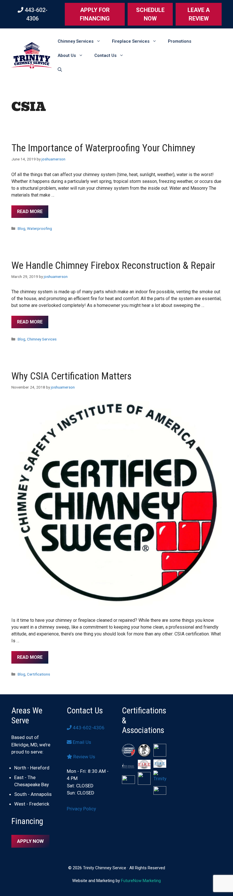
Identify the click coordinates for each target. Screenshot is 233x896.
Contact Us (105, 55)
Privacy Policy (81, 809)
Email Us (81, 742)
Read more (30, 211)
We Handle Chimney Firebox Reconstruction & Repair (113, 265)
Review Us (83, 756)
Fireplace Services (130, 41)
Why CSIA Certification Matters (71, 376)
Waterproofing (39, 228)
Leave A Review (199, 14)
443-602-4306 (88, 727)
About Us (67, 55)
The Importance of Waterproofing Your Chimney (103, 148)
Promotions (179, 41)
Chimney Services (75, 41)
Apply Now (30, 841)
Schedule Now (150, 14)
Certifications (38, 674)
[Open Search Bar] (60, 70)
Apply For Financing (95, 14)
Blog (21, 228)
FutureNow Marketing (141, 880)
